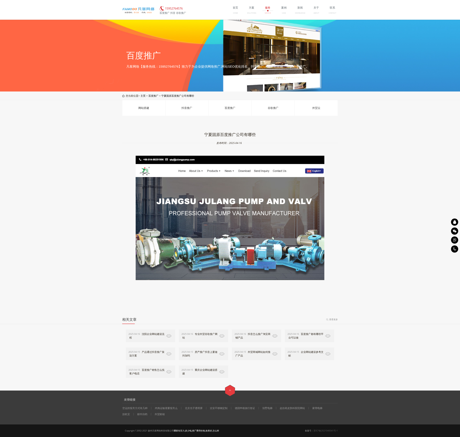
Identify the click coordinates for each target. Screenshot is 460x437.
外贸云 (316, 108)
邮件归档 (142, 414)
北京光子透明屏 (194, 408)
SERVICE (268, 13)
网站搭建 (143, 108)
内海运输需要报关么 (166, 408)
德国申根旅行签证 (245, 408)
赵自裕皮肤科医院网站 (292, 408)
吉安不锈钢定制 (218, 408)
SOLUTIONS (251, 13)
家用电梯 (317, 408)
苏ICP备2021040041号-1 (326, 430)
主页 (143, 95)
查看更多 (333, 319)
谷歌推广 (273, 108)
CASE (284, 13)
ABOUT (316, 13)
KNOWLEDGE (300, 13)
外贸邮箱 (160, 414)
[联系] (454, 240)
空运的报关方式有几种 (135, 408)
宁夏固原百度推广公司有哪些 (177, 95)
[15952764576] (454, 249)
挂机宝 (126, 414)
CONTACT (332, 13)
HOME (235, 13)
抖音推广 (186, 108)
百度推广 (153, 95)
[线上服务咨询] (454, 222)
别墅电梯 (267, 408)
